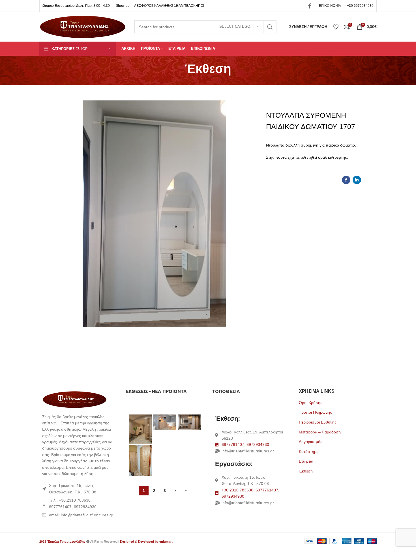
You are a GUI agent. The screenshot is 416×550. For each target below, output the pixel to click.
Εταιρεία (306, 461)
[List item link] (78, 503)
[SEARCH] (269, 26)
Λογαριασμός (310, 441)
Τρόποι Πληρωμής (315, 412)
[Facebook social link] (309, 6)
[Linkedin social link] (357, 180)
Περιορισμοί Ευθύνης (317, 422)
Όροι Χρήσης (310, 402)
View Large (147, 418)
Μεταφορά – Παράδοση (320, 432)
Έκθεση (306, 471)
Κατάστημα (309, 451)
